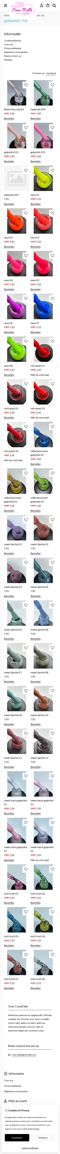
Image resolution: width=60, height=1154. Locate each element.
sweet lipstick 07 (13, 672)
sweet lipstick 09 (13, 715)
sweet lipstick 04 (39, 586)
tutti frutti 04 (38, 936)
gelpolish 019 (38, 152)
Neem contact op (12, 56)
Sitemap (8, 59)
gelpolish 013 (11, 152)
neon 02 (8, 237)
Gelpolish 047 (11, 194)
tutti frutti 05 (11, 979)
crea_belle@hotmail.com (24, 1054)
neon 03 (35, 237)
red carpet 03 (38, 408)
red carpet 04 (11, 451)
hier (38, 1129)
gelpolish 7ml (37, 15)
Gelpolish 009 (38, 109)
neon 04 (8, 280)
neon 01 (35, 194)
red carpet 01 (38, 365)
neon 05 (35, 280)
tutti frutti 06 (38, 979)
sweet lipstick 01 (13, 544)
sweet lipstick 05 (13, 629)
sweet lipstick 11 (13, 757)
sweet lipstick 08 (39, 672)
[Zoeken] (54, 5)
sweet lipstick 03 (13, 586)
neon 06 (8, 323)
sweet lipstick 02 (39, 544)
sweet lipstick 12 (39, 757)
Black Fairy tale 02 (14, 109)
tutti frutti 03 (11, 936)
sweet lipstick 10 (39, 715)
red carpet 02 (11, 408)
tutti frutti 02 (38, 893)
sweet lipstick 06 (39, 629)
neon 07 (35, 323)
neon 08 (8, 365)
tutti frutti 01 (11, 893)
